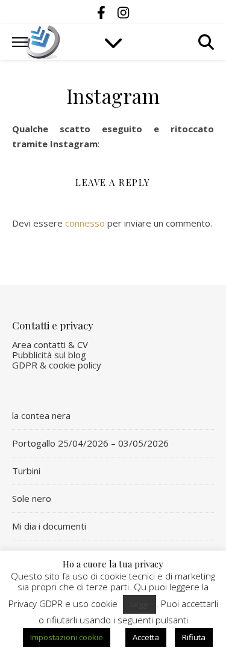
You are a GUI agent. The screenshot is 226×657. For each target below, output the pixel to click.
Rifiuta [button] (194, 637)
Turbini (26, 471)
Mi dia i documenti (49, 526)
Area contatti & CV (50, 344)
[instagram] (123, 12)
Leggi (139, 604)
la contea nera (41, 415)
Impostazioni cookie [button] (66, 637)
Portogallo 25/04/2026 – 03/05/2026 (90, 443)
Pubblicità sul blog (49, 355)
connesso (85, 223)
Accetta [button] (146, 637)
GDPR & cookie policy (56, 365)
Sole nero (31, 498)
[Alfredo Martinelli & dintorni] (42, 42)
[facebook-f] (103, 12)
